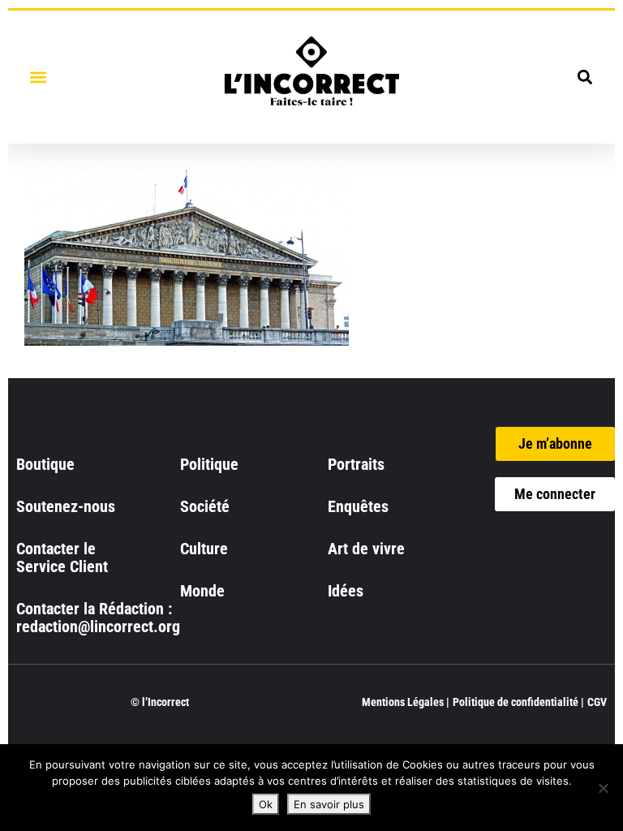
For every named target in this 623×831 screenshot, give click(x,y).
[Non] (603, 788)
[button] (37, 76)
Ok (266, 804)
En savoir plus (329, 804)
